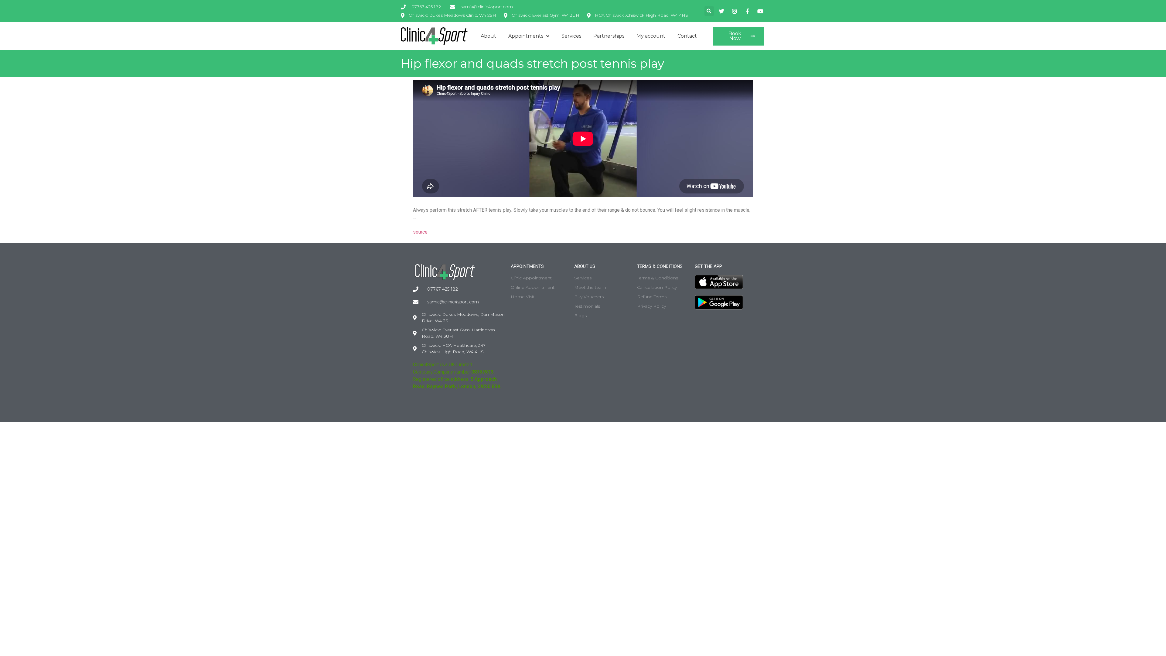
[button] (709, 11)
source (420, 232)
